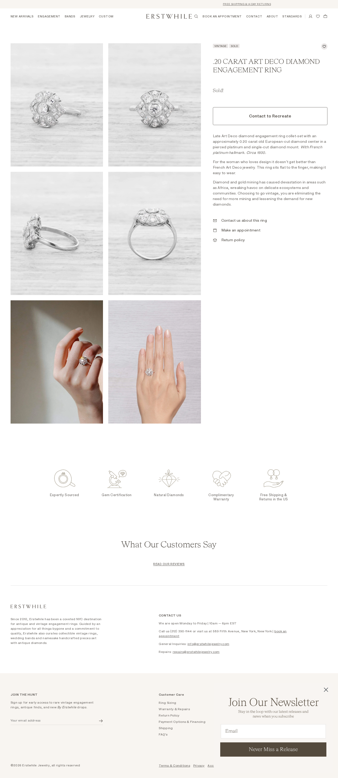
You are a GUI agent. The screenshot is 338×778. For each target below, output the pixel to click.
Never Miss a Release (273, 749)
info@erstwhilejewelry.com (208, 644)
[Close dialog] (326, 689)
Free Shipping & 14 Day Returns (236, 4)
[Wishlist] (318, 16)
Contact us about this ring (244, 220)
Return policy (233, 240)
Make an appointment (240, 230)
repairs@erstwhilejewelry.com (196, 651)
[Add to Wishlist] (324, 46)
